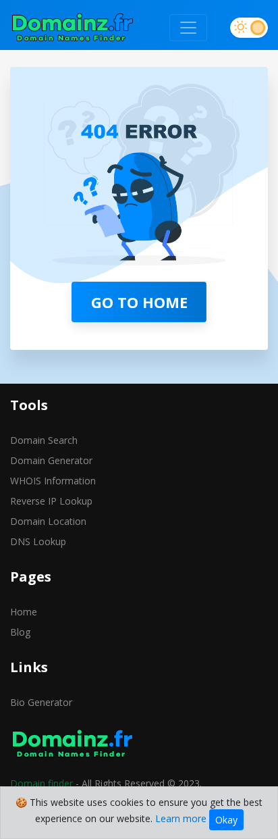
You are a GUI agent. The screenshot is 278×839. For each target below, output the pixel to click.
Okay (226, 819)
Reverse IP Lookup (51, 500)
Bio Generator (41, 702)
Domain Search (44, 440)
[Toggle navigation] (188, 27)
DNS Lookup (38, 541)
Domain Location (48, 521)
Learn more (180, 818)
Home (23, 611)
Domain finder (41, 783)
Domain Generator (51, 460)
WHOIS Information (53, 480)
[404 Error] (72, 27)
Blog (20, 632)
